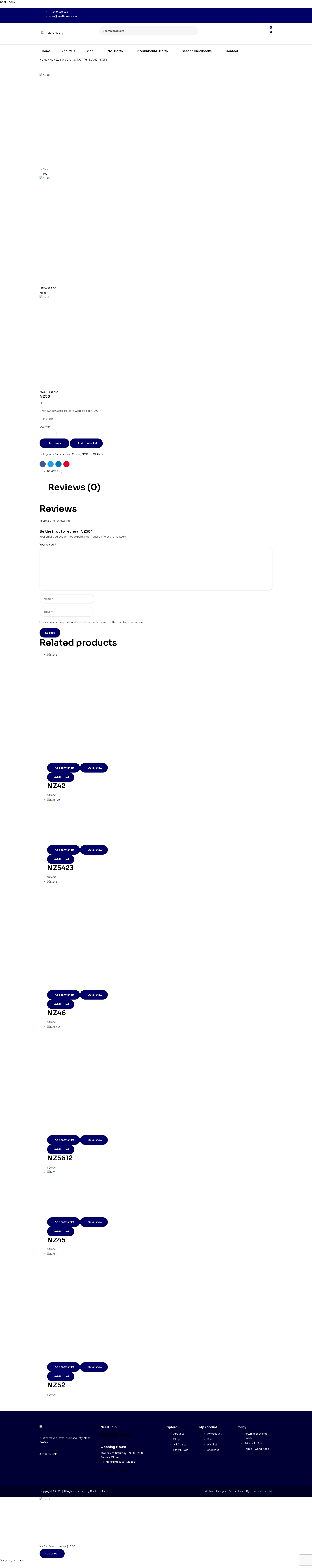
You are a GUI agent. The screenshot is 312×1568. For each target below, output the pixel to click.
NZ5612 (60, 1158)
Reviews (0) (54, 471)
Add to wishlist (87, 443)
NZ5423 (60, 868)
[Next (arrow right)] (305, 784)
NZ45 (56, 1240)
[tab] (159, 471)
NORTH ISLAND (87, 59)
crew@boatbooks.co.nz (120, 1471)
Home (43, 59)
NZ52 (56, 1385)
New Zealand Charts (62, 59)
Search (193, 30)
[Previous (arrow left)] (6, 784)
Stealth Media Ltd (261, 1491)
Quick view (95, 767)
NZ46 (56, 1013)
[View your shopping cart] (269, 37)
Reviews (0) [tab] (74, 487)
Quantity (45, 426)
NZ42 (56, 786)
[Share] (295, 4)
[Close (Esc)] (306, 4)
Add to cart (56, 443)
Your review (48, 544)
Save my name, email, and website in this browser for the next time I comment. (93, 622)
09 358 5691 (116, 1435)
